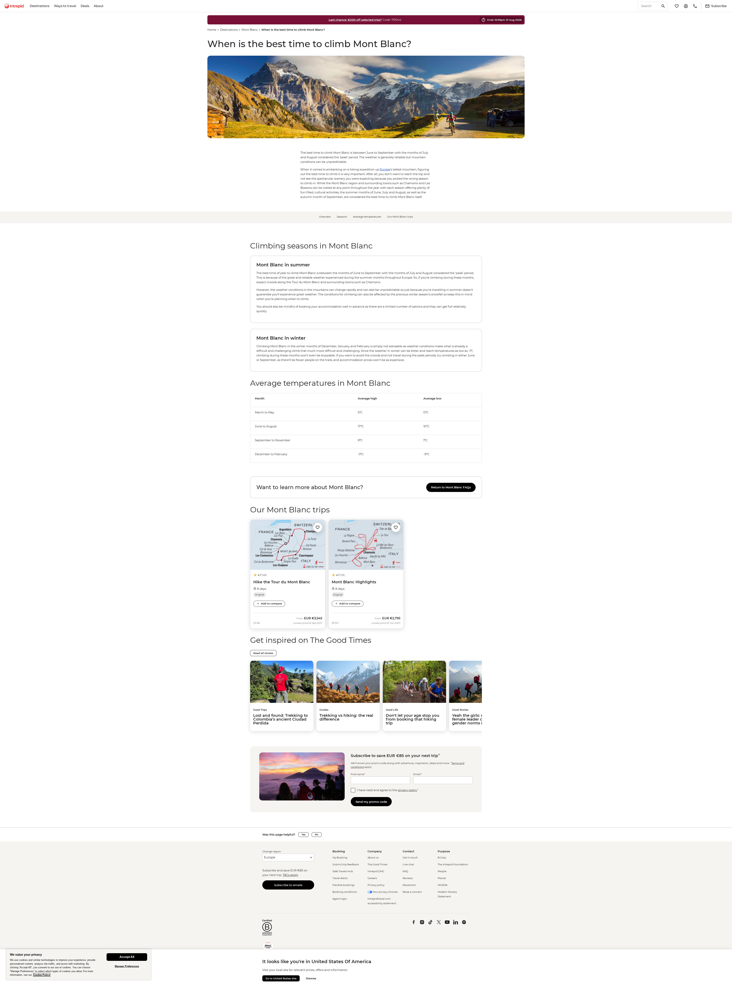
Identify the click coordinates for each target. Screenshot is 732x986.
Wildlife (442, 884)
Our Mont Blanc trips (400, 216)
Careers (372, 878)
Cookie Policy (42, 974)
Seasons (342, 216)
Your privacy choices (385, 891)
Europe (385, 169)
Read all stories (263, 653)
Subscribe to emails (288, 885)
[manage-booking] (685, 6)
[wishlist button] (317, 527)
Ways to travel (65, 6)
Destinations (39, 6)
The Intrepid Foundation (453, 864)
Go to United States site (281, 978)
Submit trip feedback (345, 864)
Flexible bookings (343, 884)
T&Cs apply (290, 875)
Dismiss (311, 978)
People (442, 871)
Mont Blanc (250, 29)
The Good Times (377, 864)
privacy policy (407, 790)
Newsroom (409, 884)
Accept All (127, 957)
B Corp (442, 857)
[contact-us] (695, 6)
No (316, 834)
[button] (317, 527)
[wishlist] (676, 6)
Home (211, 29)
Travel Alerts (340, 878)
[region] (366, 433)
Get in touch (410, 857)
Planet (442, 878)
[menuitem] (14, 6)
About (99, 6)
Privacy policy (376, 884)
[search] (648, 6)
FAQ (405, 871)
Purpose (444, 851)
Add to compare (271, 603)
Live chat (408, 864)
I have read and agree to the (387, 790)
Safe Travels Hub (342, 871)
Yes (303, 834)
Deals (85, 6)
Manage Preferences (127, 966)
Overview (325, 216)
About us (373, 857)
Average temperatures (367, 216)
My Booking (339, 857)
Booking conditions (344, 891)
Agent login (339, 898)
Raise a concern (412, 891)
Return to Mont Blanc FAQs (451, 487)
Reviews (408, 878)
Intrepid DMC (376, 871)
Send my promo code (371, 802)
